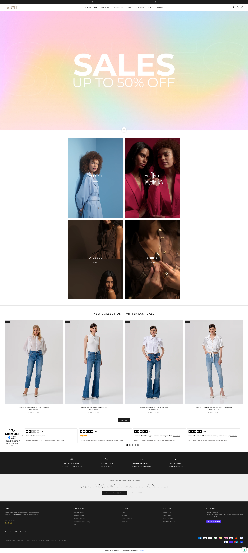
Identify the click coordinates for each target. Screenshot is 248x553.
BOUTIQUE (159, 7)
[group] (124, 70)
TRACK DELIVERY (137, 493)
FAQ (75, 525)
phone (216, 512)
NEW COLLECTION (91, 7)
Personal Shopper (127, 518)
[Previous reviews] (22, 435)
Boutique (124, 515)
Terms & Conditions (168, 518)
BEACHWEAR (118, 7)
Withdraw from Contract (114, 493)
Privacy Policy (167, 512)
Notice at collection (112, 550)
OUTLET (150, 7)
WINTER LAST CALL (140, 313)
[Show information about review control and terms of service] (19, 440)
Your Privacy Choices (130, 550)
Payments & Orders (79, 515)
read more (176, 436)
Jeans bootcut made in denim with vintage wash (154, 407)
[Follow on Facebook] (6, 531)
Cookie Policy (167, 515)
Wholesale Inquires (79, 512)
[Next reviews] (241, 435)
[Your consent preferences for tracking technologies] (244, 549)
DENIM (129, 7)
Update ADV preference (58, 540)
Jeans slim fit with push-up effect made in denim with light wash (214, 407)
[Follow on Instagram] (11, 531)
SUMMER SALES (106, 7)
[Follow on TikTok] (21, 531)
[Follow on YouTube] (16, 531)
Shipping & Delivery (79, 518)
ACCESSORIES (139, 7)
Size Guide (125, 521)
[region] (124, 70)
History (124, 512)
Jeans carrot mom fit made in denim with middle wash (34, 407)
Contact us (125, 525)
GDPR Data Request (169, 521)
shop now (95, 181)
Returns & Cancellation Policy (82, 521)
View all (124, 420)
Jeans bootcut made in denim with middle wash (94, 407)
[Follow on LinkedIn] (26, 531)
